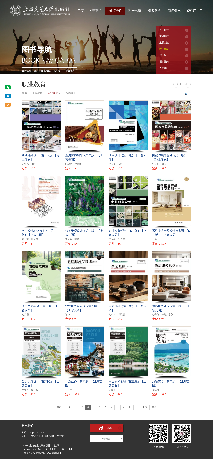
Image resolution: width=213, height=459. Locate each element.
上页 (68, 407)
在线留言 (110, 428)
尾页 (154, 407)
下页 (144, 407)
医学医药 (164, 62)
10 (130, 407)
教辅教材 (58, 71)
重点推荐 (164, 36)
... (137, 407)
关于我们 (95, 10)
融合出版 (134, 10)
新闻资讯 (174, 10)
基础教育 (70, 93)
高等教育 (37, 93)
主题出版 (164, 43)
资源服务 (154, 10)
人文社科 (164, 68)
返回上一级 (182, 84)
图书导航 (115, 10)
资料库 (191, 10)
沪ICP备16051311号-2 (31, 449)
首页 (80, 10)
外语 (24, 93)
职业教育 (70, 71)
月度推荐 (164, 30)
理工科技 (164, 55)
